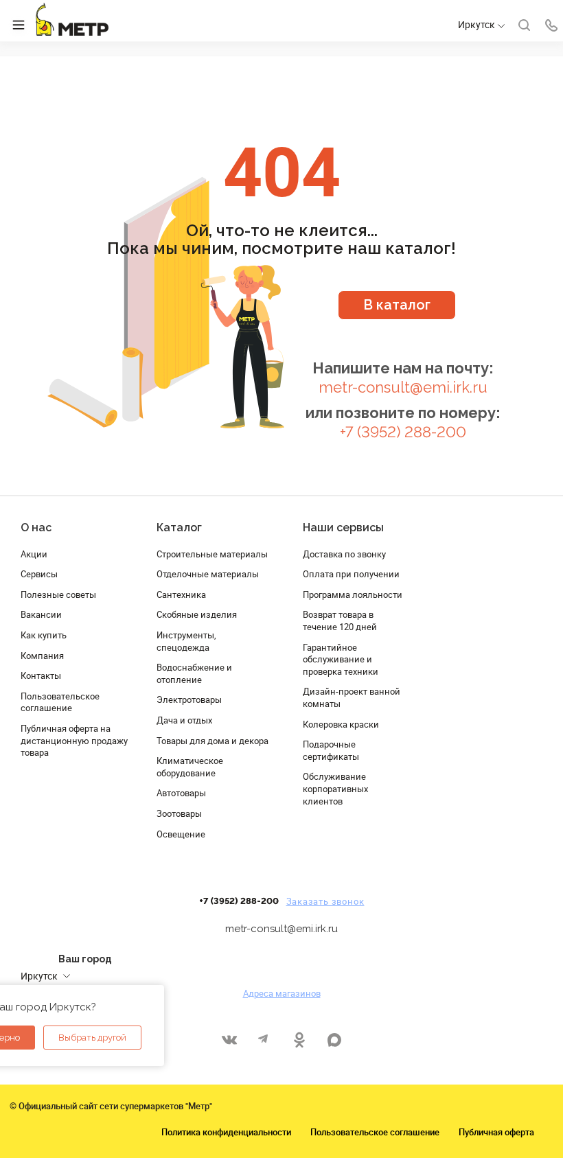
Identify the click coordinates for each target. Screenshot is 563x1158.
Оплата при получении (351, 574)
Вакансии (41, 614)
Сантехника (181, 594)
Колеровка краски (341, 724)
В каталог (396, 305)
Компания (42, 655)
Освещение (181, 834)
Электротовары (189, 699)
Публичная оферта (496, 1132)
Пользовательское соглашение (60, 702)
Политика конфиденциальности (226, 1132)
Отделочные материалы (208, 574)
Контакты (41, 675)
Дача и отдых (184, 720)
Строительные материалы (212, 554)
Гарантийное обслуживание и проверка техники (340, 659)
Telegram (264, 1039)
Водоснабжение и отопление (194, 673)
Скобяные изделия (197, 614)
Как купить (44, 635)
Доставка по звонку (344, 554)
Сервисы (39, 574)
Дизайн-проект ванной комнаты (351, 697)
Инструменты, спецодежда (186, 641)
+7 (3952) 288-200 (403, 432)
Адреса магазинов (282, 993)
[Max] (334, 1039)
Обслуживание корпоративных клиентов (335, 788)
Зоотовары (179, 813)
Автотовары (181, 793)
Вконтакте (229, 1039)
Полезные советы (58, 594)
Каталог (179, 527)
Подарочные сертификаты (331, 750)
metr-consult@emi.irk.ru (403, 387)
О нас (36, 527)
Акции (34, 554)
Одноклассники (299, 1039)
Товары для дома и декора (212, 740)
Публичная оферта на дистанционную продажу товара (74, 740)
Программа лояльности (352, 594)
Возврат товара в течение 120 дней (340, 620)
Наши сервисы (343, 527)
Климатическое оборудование (190, 766)
